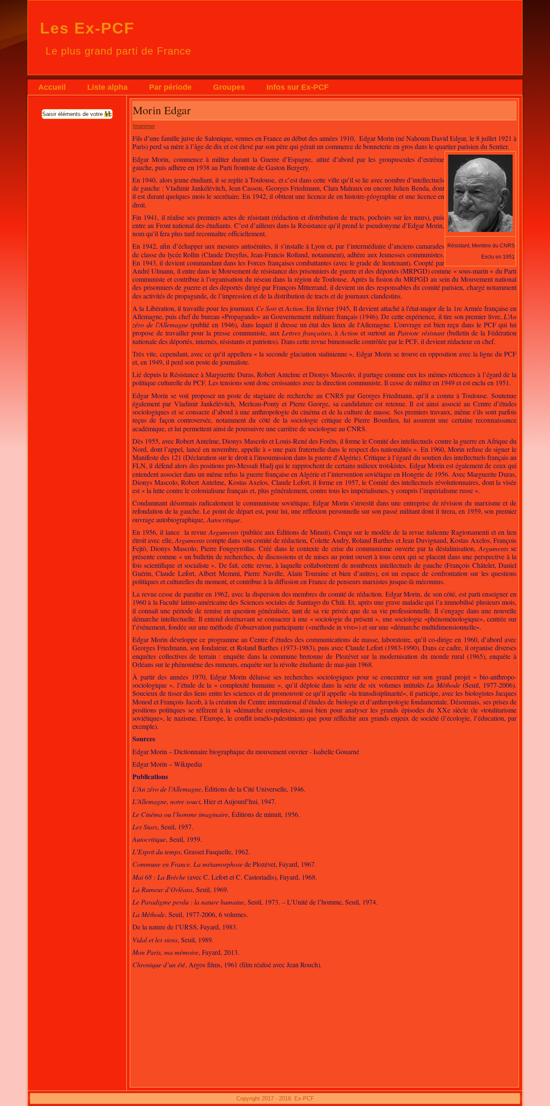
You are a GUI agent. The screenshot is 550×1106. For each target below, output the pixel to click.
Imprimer (144, 126)
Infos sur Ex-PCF (297, 87)
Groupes (229, 87)
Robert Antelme (278, 374)
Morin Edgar (162, 110)
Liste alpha (107, 87)
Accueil (52, 87)
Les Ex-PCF (87, 28)
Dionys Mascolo (331, 374)
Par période (170, 87)
